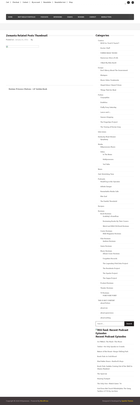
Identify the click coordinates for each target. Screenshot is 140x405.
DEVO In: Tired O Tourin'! (109, 43)
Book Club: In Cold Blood (107, 356)
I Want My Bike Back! (108, 63)
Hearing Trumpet (103, 379)
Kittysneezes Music (107, 147)
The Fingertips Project (108, 122)
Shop (71, 2)
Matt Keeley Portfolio (26, 17)
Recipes (101, 206)
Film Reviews (105, 239)
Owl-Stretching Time (106, 174)
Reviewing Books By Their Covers (116, 221)
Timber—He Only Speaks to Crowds (111, 347)
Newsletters (106, 17)
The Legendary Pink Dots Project (115, 263)
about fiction (105, 303)
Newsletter (47, 2)
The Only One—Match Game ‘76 (109, 384)
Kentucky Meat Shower (107, 137)
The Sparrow (102, 374)
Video (102, 152)
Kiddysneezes (108, 159)
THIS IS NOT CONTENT (106, 300)
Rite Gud (103, 196)
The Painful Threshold (108, 201)
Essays (70, 17)
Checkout (15, 2)
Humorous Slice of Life (109, 58)
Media (100, 144)
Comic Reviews (106, 231)
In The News (107, 154)
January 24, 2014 (21, 40)
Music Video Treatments (109, 80)
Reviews (81, 17)
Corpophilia (104, 97)
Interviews (57, 17)
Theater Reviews (106, 288)
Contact (25, 2)
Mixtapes (103, 75)
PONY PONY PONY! (110, 295)
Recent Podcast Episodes (111, 336)
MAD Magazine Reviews (112, 234)
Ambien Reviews (109, 241)
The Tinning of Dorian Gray (110, 127)
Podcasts (44, 17)
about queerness (107, 313)
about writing (105, 318)
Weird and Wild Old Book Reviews (116, 226)
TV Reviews (104, 293)
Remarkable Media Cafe (109, 191)
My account (36, 2)
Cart (7, 2)
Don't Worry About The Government (114, 70)
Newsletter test (60, 2)
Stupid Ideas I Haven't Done (111, 85)
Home (10, 17)
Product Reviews (106, 283)
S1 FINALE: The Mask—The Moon (109, 342)
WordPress (44, 401)
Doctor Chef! (105, 48)
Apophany (104, 139)
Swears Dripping (106, 117)
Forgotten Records (110, 258)
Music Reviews (106, 251)
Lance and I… (105, 112)
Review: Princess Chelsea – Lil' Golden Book (28, 89)
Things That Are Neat (108, 90)
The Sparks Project (110, 273)
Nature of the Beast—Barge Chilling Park (112, 351)
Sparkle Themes (127, 401)
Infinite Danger (106, 186)
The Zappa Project (110, 278)
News (100, 169)
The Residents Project (111, 268)
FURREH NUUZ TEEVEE (108, 53)
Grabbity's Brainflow (111, 216)
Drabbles (103, 102)
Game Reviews (106, 246)
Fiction (100, 95)
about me (104, 308)
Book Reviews (105, 214)
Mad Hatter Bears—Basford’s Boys (110, 361)
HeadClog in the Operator (110, 182)
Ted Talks (106, 164)
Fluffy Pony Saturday (108, 107)
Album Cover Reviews (111, 254)
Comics (101, 40)
